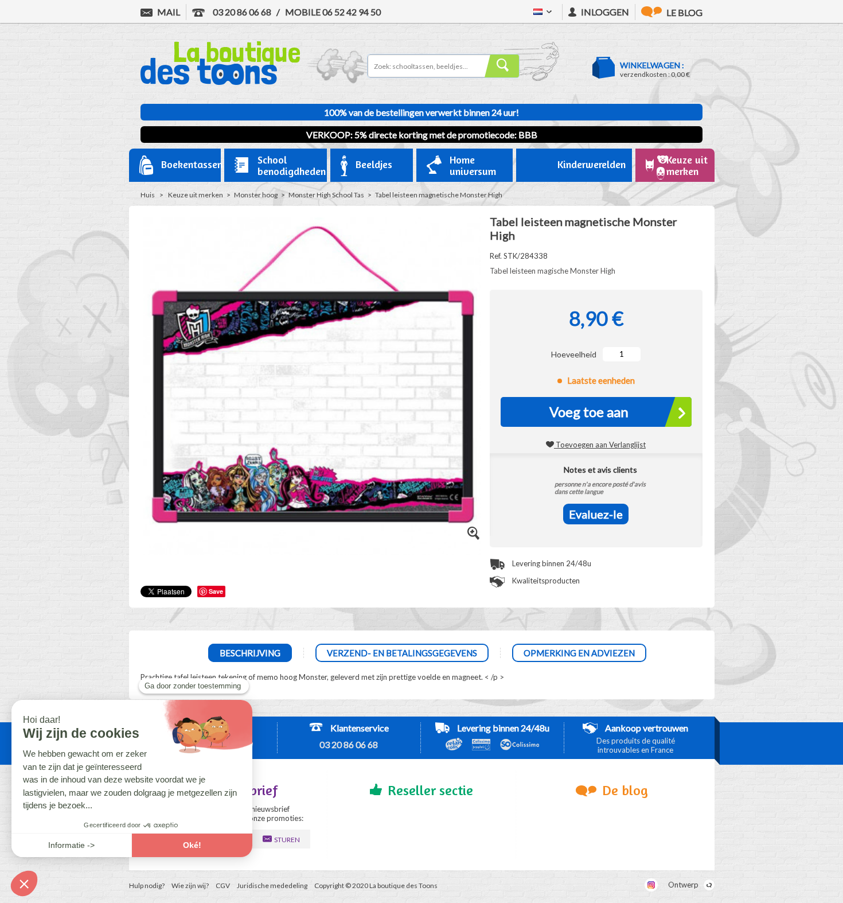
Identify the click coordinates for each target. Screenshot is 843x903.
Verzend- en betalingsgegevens (402, 653)
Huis (147, 194)
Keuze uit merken (195, 194)
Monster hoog (256, 194)
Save (216, 591)
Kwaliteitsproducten (545, 580)
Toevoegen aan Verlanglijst (600, 444)
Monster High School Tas (326, 194)
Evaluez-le (596, 514)
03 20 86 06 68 (241, 11)
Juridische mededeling (272, 885)
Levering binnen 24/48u (550, 563)
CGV (223, 885)
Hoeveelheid (573, 354)
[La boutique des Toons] (220, 82)
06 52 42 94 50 (333, 11)
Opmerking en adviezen (579, 653)
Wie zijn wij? (190, 885)
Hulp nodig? (147, 885)
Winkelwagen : (652, 65)
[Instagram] (651, 885)
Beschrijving (250, 653)
